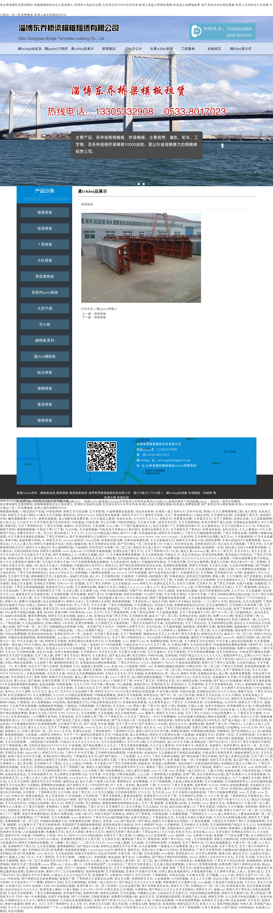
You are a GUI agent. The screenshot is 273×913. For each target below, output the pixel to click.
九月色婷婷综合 (128, 558)
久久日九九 (111, 727)
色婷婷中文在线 (10, 831)
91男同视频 (202, 587)
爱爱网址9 (124, 781)
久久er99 (86, 889)
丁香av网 (23, 709)
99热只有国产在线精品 (109, 813)
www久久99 (249, 727)
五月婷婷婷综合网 (220, 623)
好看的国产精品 (131, 727)
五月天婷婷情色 (188, 522)
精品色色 (235, 601)
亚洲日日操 (241, 518)
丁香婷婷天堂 (47, 792)
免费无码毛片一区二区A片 (34, 533)
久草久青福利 (211, 907)
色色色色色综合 (15, 774)
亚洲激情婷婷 (256, 821)
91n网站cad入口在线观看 (149, 835)
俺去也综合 (177, 799)
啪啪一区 (32, 565)
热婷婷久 (216, 745)
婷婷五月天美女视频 (61, 615)
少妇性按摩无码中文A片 (128, 767)
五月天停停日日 (15, 803)
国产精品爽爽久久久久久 (99, 745)
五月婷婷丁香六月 (70, 723)
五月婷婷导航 (204, 619)
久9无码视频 (179, 878)
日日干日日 (46, 810)
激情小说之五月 (15, 727)
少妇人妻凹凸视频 (137, 770)
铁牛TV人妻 (129, 533)
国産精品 (114, 608)
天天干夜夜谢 (176, 651)
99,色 (163, 806)
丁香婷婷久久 (198, 813)
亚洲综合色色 (188, 615)
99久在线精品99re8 (73, 608)
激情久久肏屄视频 (98, 767)
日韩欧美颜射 (100, 896)
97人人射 (187, 587)
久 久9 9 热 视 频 (216, 795)
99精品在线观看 (38, 803)
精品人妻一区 (151, 709)
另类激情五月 (189, 572)
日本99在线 (194, 511)
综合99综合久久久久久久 (21, 889)
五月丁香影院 (223, 518)
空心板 (45, 324)
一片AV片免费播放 (163, 716)
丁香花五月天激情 (249, 713)
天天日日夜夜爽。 (17, 741)
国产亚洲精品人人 (65, 554)
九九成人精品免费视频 (169, 864)
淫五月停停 (142, 875)
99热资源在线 (251, 770)
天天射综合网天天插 (102, 759)
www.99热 (93, 569)
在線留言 (214, 48)
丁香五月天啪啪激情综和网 (203, 533)
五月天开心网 (136, 741)
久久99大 (163, 785)
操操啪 (181, 705)
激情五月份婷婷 (47, 900)
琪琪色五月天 (46, 749)
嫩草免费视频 (37, 615)
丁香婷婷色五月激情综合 (246, 795)
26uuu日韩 (92, 540)
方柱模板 (45, 260)
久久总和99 (109, 569)
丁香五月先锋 (53, 525)
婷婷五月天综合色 (208, 695)
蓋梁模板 (45, 404)
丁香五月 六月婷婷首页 (186, 702)
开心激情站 (92, 803)
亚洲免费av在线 (175, 803)
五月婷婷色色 (101, 720)
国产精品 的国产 (16, 828)
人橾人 (241, 871)
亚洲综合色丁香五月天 (128, 551)
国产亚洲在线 (58, 777)
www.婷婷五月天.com (238, 767)
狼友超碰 (114, 857)
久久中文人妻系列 (162, 745)
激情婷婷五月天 (183, 569)
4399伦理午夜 (99, 785)
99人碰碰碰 (124, 684)
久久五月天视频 (102, 792)
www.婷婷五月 (142, 583)
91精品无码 (201, 515)
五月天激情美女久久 (230, 579)
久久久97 (77, 533)
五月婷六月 (204, 583)
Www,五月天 (62, 731)
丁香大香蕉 (76, 569)
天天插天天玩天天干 (87, 687)
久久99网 (64, 792)
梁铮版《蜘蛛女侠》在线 (45, 867)
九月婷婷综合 (93, 907)
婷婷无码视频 (133, 594)
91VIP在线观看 (111, 644)
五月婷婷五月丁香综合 (185, 529)
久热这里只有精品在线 (228, 882)
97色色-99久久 (56, 835)
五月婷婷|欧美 (245, 734)
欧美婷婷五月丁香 (49, 590)
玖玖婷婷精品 (213, 702)
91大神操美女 (183, 860)
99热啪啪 (66, 565)
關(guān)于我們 (56, 48)
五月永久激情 (65, 857)
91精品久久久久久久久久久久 (79, 741)
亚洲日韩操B (98, 777)
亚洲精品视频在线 (46, 767)
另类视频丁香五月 (246, 515)
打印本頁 (87, 308)
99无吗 (113, 648)
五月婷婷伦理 (138, 615)
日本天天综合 (201, 677)
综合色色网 (238, 900)
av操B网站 (143, 857)
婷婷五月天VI (104, 691)
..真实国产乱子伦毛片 (100, 626)
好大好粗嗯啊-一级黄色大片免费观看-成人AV (169, 846)
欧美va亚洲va (18, 867)
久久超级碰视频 (166, 612)
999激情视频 (113, 594)
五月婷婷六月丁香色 (47, 763)
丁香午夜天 (27, 590)
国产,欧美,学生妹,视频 (99, 723)
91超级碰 (188, 734)
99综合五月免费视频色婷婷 (85, 673)
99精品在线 (64, 630)
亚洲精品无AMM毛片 (206, 720)
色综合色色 (56, 788)
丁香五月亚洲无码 (209, 849)
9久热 (174, 551)
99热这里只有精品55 (113, 529)
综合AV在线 (45, 651)
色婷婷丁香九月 (216, 723)
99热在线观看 (126, 774)
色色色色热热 (9, 749)
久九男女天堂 (111, 839)
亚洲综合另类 (14, 752)
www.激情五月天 (213, 803)
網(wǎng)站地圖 (176, 492)
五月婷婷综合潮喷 (207, 536)
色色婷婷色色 (174, 623)
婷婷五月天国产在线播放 (16, 655)
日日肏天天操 (163, 605)
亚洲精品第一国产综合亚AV (210, 741)
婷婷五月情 (215, 896)
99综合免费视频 (15, 633)
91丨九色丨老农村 (87, 644)
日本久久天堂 (54, 698)
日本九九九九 (78, 759)
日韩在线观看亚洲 (136, 540)
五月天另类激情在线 (218, 684)
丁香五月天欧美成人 (138, 864)
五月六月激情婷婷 (126, 867)
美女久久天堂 (250, 716)
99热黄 (26, 835)
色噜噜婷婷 (253, 860)
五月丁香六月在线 (35, 569)
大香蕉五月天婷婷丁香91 (228, 821)
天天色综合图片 (200, 644)
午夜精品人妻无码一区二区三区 (131, 860)
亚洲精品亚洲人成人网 (213, 673)
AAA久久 (72, 713)
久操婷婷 (127, 576)
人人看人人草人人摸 (33, 777)
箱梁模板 (45, 228)
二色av (78, 630)
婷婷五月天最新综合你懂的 (170, 821)
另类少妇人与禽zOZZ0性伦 (159, 849)
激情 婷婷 (40, 677)
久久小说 (168, 831)
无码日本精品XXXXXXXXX (48, 745)
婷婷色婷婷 (165, 720)
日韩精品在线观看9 (246, 522)
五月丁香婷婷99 (57, 903)
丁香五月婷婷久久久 (176, 677)
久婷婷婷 (141, 576)
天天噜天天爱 (195, 875)
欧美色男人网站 (50, 889)
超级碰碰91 (241, 626)
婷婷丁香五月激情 (115, 687)
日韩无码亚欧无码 (26, 551)
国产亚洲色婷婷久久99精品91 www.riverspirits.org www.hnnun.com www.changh (124, 536)
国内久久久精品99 (38, 547)
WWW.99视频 (20, 687)
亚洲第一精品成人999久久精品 (20, 644)
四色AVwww (85, 515)
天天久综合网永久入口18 (238, 525)
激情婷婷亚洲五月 (66, 662)
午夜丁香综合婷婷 (142, 612)
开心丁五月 (81, 605)
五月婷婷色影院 (125, 792)
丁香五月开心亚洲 (133, 608)
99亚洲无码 (76, 612)
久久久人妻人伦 (21, 543)
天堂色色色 (66, 716)
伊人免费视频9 (41, 702)
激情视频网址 (66, 846)
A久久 (145, 662)
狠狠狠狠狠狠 (26, 529)
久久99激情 (234, 576)
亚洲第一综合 (225, 734)
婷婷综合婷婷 (109, 893)
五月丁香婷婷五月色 (236, 669)
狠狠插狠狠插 (9, 511)
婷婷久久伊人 (75, 601)
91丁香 (58, 529)
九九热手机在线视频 (23, 705)
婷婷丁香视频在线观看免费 (167, 597)
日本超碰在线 (148, 533)
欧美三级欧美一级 (244, 619)
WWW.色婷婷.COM (36, 885)
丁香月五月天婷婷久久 (179, 608)
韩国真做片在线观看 (44, 741)
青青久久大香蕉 (10, 806)
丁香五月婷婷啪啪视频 (29, 587)
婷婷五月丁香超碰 (199, 767)
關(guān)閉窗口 (107, 308)
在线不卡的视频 (58, 896)
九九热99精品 (246, 662)
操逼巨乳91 (141, 684)
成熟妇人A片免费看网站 (16, 817)
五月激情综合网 (221, 515)
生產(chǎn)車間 (161, 48)
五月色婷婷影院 (73, 871)
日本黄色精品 (20, 716)
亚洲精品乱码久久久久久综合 (216, 691)
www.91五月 (93, 727)
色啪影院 (261, 583)
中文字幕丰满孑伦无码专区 (52, 522)
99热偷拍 (78, 522)
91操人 (168, 543)
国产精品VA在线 (88, 846)
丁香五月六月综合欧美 (229, 860)
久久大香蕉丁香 (92, 770)
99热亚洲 (92, 522)
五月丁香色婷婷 (192, 709)
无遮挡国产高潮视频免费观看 (81, 824)
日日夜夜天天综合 (121, 777)
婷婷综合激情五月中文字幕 (119, 846)
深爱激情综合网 (79, 821)
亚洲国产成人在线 (194, 896)
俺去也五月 (27, 749)
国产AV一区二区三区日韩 (177, 695)
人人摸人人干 (150, 587)
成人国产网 (240, 759)
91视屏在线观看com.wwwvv (107, 572)
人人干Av (237, 590)
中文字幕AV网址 (175, 594)
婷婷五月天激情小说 (234, 893)
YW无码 (67, 623)
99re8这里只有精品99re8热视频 (168, 637)
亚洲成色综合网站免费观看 (98, 662)
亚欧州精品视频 (227, 903)
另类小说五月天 (197, 799)
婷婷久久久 (32, 770)
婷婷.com (146, 666)
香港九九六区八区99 (42, 713)
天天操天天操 (218, 565)
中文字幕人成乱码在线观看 (234, 641)
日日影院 (29, 792)
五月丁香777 (259, 756)
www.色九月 (45, 853)
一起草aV (149, 630)
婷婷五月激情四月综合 (49, 543)
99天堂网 (244, 677)
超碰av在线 (226, 569)
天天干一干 (71, 734)
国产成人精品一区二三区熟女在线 (244, 720)
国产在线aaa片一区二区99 (210, 788)
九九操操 (137, 842)
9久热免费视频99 (109, 799)
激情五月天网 (251, 777)
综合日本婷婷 (107, 853)
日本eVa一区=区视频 (70, 583)
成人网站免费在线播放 (146, 677)
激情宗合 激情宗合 (127, 849)
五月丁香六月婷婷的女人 (128, 637)
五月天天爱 (98, 605)
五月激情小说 (89, 590)
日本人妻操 (154, 608)
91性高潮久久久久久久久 (140, 907)
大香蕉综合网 (138, 903)
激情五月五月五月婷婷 (46, 781)
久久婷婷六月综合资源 (236, 687)
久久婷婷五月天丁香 (158, 579)
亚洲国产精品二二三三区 (101, 630)
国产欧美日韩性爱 (131, 569)
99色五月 (26, 767)
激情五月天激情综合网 (206, 637)
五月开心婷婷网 (206, 853)
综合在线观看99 (53, 601)
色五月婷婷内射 (125, 713)
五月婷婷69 (39, 669)
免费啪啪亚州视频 (51, 705)
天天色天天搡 (168, 907)
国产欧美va (29, 810)
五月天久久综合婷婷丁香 (76, 691)
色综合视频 (207, 648)
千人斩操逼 (136, 687)
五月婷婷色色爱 (155, 842)
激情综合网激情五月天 (96, 734)
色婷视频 (81, 572)
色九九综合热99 (15, 839)
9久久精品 (154, 698)
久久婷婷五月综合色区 (199, 641)
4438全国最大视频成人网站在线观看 (202, 716)
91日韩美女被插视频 (97, 551)
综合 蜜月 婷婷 (89, 659)
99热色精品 (176, 576)
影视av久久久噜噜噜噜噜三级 (223, 511)
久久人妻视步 (248, 529)
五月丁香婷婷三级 (72, 767)
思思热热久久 (185, 853)
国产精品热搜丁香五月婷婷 (199, 756)
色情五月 (166, 518)
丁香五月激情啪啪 (120, 605)
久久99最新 (235, 806)
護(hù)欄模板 (45, 356)
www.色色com (72, 551)
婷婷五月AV (204, 889)
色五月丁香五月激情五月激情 (250, 741)
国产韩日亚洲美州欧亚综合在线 (140, 565)
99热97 (128, 875)
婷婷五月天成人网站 (21, 515)
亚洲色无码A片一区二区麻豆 (73, 633)
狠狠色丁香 (67, 878)
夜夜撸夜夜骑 (254, 684)
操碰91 (68, 525)
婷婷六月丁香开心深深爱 (218, 662)
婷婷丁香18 (95, 594)
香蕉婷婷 (154, 839)
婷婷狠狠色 (72, 698)
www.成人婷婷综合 (223, 813)
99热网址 (39, 835)
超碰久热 (205, 615)
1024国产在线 (153, 594)
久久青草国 (138, 698)
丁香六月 (153, 705)
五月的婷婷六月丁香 (115, 698)
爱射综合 (69, 515)
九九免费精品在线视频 (251, 569)
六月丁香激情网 (245, 587)
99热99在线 (155, 655)
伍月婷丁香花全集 (106, 633)
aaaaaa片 (228, 637)
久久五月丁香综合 (137, 716)
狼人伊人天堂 (14, 770)
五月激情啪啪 (115, 871)
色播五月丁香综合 (104, 828)
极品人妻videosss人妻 (194, 551)
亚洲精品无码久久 (243, 831)
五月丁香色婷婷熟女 (178, 515)
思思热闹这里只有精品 (118, 824)
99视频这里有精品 (153, 561)
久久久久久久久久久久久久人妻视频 (205, 558)
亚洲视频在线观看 (168, 896)
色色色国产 (185, 763)
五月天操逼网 (252, 601)
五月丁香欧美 (93, 738)
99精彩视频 (64, 684)
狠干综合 (128, 857)
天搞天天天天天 (115, 673)
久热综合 (101, 619)
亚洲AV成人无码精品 (19, 648)
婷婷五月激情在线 (226, 839)
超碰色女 (144, 763)
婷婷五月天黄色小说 (189, 540)
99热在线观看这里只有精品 (250, 558)
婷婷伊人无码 (54, 882)
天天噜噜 (206, 572)
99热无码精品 (126, 522)
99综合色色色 (192, 669)
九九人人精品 (72, 763)
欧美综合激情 (134, 579)
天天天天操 (259, 669)
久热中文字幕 (197, 594)
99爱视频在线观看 (203, 731)
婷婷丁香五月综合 (67, 655)
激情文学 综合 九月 (158, 569)
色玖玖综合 (229, 529)
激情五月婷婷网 (76, 788)
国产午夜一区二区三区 (32, 626)
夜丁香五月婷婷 (224, 583)
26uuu (193, 857)
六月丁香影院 (45, 857)
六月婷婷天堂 (63, 605)
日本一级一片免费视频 (31, 896)
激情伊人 (175, 648)
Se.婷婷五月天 (51, 540)
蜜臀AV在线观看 (30, 601)
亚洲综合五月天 (164, 583)
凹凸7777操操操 (75, 867)
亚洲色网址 (187, 849)
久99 (61, 713)
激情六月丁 (53, 871)
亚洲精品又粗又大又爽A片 (238, 763)
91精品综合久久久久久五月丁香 (144, 644)
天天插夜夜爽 (60, 594)
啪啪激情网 (115, 810)
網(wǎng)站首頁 (30, 48)
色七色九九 (7, 522)
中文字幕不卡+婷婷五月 (192, 745)
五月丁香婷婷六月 (157, 551)
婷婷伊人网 (44, 605)
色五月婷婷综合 (226, 651)
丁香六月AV (96, 806)
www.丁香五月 (120, 677)
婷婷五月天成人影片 (146, 547)
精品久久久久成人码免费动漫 (159, 558)
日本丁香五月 (228, 846)
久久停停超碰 (156, 741)
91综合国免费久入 (223, 713)
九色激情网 (87, 597)
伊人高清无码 (55, 795)
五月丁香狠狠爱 (130, 633)
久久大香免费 (73, 738)
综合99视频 (15, 911)
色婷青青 (201, 785)
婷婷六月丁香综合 (238, 889)
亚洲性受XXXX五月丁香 (160, 795)
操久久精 (86, 781)
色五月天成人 (49, 565)
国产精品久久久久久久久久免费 (140, 882)
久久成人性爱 (246, 709)
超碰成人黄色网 (91, 666)
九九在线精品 (121, 583)
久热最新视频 (178, 813)
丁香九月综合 (171, 709)
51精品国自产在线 (32, 511)
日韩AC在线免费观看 (234, 785)
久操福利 (81, 547)
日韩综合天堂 (165, 680)
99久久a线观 (166, 590)
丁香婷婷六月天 (123, 731)
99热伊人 (235, 723)
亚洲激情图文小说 (239, 705)
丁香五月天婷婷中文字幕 (146, 623)
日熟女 (38, 698)
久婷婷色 (141, 889)
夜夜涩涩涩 (50, 608)
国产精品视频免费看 (13, 713)
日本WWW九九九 (221, 857)
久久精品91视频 (182, 619)
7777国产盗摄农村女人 (136, 525)
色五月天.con (152, 727)
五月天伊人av (161, 792)
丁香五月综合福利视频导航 (111, 817)
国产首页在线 (87, 799)
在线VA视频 (245, 583)
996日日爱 (155, 777)
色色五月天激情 (21, 583)
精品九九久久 (178, 723)
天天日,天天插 (244, 857)
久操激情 (174, 842)
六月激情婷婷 (244, 536)
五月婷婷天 (56, 669)
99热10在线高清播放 (113, 590)
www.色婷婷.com (179, 835)
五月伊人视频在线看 (176, 727)
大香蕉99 (116, 875)
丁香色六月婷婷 (231, 666)
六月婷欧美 (90, 795)
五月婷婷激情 (203, 839)
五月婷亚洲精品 (128, 828)
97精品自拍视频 (162, 900)
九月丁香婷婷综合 (30, 525)
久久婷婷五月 (98, 788)
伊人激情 (20, 666)
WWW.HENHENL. (12, 673)
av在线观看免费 (33, 831)
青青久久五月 (95, 831)
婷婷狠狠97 (12, 849)
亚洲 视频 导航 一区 (180, 759)
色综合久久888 (119, 619)
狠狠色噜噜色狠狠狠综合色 (120, 803)
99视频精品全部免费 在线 (66, 626)
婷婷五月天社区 (142, 788)
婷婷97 (217, 767)
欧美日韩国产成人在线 (216, 522)
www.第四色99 (81, 817)
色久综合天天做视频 (231, 543)
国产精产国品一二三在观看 (117, 756)
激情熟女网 (196, 723)
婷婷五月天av (99, 749)
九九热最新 (253, 590)
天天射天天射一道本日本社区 (156, 522)
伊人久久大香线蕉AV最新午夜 (20, 561)
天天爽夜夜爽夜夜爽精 (125, 554)
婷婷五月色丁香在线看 (26, 864)
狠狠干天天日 (107, 587)
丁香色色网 (12, 623)
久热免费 (98, 525)
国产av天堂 (219, 601)
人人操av (63, 637)
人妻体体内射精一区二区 (255, 813)
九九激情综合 (210, 525)
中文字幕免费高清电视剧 (236, 749)
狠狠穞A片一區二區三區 (194, 630)
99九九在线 (224, 608)
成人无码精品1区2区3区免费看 (42, 849)
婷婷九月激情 (92, 669)
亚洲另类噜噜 (84, 623)
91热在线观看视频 (187, 900)
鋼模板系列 (44, 340)
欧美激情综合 (154, 673)
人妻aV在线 (215, 770)
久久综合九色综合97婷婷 (59, 799)
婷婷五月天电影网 (129, 695)
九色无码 (187, 536)
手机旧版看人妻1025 (110, 597)
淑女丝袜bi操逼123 (182, 806)
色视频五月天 (205, 734)
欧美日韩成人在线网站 (224, 727)
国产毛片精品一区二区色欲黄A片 (140, 543)
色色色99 (150, 752)
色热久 (203, 857)
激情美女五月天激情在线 (32, 594)
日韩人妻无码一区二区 (37, 731)
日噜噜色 (223, 731)
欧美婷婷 (169, 903)
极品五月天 (240, 853)
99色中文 (17, 795)
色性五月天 (183, 831)
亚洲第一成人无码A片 (170, 511)
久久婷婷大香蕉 (224, 871)
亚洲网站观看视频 (175, 565)
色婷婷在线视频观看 (186, 547)
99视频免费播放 (105, 695)
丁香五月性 (254, 543)
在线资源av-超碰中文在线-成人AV (76, 576)
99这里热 (59, 702)
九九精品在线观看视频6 (76, 900)
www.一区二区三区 (168, 669)
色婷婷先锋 (90, 893)
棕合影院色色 (91, 698)
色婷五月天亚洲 (220, 759)
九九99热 (71, 529)
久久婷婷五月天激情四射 (111, 623)
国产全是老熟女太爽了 (163, 572)
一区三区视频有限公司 (71, 810)
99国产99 (135, 590)
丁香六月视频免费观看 (222, 792)
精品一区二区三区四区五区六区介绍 (44, 860)
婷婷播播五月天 (41, 576)
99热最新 (202, 759)
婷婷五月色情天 (85, 853)
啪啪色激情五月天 (247, 752)
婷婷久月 (11, 601)
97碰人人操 (195, 705)
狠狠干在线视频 (173, 698)
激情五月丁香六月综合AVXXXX (207, 698)
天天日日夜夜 (182, 788)
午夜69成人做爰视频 (229, 738)
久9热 (238, 572)
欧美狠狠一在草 (212, 547)
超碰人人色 (84, 615)
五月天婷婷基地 (152, 554)
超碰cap (219, 889)
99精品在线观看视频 (21, 637)
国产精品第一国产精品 (135, 821)
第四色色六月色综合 (238, 554)
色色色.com (111, 821)
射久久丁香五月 (221, 551)
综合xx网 (71, 864)
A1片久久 (264, 828)
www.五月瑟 (247, 792)
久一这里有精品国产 (92, 864)
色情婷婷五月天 (142, 878)
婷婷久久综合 (69, 597)
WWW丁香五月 (144, 680)
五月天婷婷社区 (119, 788)
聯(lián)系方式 (241, 48)
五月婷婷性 (110, 669)
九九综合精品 (176, 659)
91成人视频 (70, 889)
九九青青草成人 (158, 702)
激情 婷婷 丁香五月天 (177, 867)
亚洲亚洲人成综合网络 (244, 788)
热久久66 (57, 803)
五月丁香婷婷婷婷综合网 (21, 630)
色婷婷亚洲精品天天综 (86, 558)
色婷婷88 (63, 749)
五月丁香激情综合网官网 (167, 738)
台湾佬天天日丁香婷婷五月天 (90, 637)
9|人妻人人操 (99, 860)
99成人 (30, 605)
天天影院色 (103, 705)
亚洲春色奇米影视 (134, 702)
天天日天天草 (108, 651)
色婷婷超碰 (161, 619)
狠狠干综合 (245, 691)
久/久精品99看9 (177, 644)
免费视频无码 (203, 860)
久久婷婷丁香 (43, 662)
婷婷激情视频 (121, 601)
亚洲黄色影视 (208, 864)
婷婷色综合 (150, 695)
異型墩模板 (44, 276)
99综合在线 (176, 875)
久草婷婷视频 (226, 648)
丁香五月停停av (128, 662)
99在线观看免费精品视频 (229, 644)
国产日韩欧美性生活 (155, 885)
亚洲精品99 (222, 619)
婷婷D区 (10, 525)
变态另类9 (139, 655)
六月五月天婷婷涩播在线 (229, 817)
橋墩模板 (45, 420)
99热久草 (246, 903)
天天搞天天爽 (259, 759)
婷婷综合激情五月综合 (209, 867)
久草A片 (191, 864)
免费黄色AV (235, 803)
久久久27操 (61, 558)
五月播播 (212, 875)
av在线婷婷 (161, 878)
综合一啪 (34, 619)
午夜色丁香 (44, 529)
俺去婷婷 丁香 (145, 785)
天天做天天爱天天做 (55, 561)
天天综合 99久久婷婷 (200, 738)
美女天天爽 (122, 878)
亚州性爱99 (231, 745)
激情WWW (12, 835)
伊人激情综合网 (186, 680)
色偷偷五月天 (212, 669)
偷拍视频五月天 (77, 702)
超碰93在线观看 (15, 615)
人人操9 (233, 716)
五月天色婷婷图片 (113, 741)
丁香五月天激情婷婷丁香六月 (57, 659)
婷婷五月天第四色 (61, 677)
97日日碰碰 (73, 795)
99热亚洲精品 (249, 839)
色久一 (103, 554)
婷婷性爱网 (212, 540)
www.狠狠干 (146, 713)
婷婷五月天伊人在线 (169, 713)
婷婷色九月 (190, 648)
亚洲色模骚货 (196, 659)
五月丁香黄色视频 (242, 878)
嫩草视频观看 (17, 518)
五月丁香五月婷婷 (98, 583)
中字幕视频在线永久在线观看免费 (33, 723)
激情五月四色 (154, 515)
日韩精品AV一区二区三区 (208, 885)
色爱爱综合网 (183, 518)
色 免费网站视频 (157, 641)
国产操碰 (34, 680)
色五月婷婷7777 (163, 525)
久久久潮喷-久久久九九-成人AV (37, 691)
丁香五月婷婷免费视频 (133, 745)
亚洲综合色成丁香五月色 (110, 615)
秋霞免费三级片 (229, 864)
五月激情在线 (110, 576)
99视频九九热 (146, 893)
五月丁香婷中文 (192, 842)
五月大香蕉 (133, 806)
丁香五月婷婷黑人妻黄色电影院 (121, 795)
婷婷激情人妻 (158, 576)
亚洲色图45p (79, 749)
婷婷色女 (14, 810)
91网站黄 (109, 558)
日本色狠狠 (78, 594)
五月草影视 (96, 511)
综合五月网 (220, 878)
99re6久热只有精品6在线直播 (135, 691)
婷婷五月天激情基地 (257, 680)
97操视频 (75, 745)
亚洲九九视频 (88, 554)
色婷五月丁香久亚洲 (117, 835)
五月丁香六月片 (126, 723)
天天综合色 (153, 626)
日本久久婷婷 (186, 583)
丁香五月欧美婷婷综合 (32, 572)
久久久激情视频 (222, 630)
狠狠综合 (155, 903)
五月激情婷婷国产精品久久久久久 (232, 824)
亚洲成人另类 (26, 659)
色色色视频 (46, 684)
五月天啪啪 (135, 673)
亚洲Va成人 (255, 871)
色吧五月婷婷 (245, 637)
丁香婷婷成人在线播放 (166, 774)
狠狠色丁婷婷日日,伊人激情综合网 (187, 777)
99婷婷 (87, 763)
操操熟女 (189, 626)
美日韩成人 (61, 533)
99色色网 (205, 680)
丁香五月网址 (40, 687)
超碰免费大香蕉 (29, 540)
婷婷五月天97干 (132, 515)
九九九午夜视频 (30, 608)
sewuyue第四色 (73, 540)
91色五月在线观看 (20, 893)
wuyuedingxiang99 (100, 849)
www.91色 (227, 875)
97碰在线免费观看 (188, 662)
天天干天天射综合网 (239, 867)
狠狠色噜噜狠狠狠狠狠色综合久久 (147, 810)
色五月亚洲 (119, 903)
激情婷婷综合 (158, 648)
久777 (236, 777)
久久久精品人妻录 (103, 518)
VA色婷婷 (131, 666)
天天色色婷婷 (64, 853)
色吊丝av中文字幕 (153, 828)
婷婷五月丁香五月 (250, 702)
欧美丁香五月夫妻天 (185, 633)
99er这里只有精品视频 (20, 612)
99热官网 (141, 777)
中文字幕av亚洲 (166, 691)
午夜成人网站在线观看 (188, 781)
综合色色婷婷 (144, 511)
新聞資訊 (109, 48)
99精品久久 (172, 554)
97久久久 (144, 792)
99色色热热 (134, 752)
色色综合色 (124, 518)
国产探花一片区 (111, 659)
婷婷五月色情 (198, 565)
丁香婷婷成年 (102, 731)
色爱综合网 (209, 846)
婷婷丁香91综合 (172, 839)
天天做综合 (115, 864)
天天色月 (254, 900)
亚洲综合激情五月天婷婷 (50, 759)
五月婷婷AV (89, 651)
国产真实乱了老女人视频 (73, 720)
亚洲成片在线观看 (122, 749)
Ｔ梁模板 (45, 244)
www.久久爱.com (162, 770)
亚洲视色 (52, 806)
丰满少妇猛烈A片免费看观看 (241, 540)
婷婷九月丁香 (180, 885)
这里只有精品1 (140, 817)
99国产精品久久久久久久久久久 (200, 655)
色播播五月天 (55, 831)
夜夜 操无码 (45, 612)
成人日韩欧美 (163, 860)
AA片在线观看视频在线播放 (89, 561)
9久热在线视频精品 (218, 842)
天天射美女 (99, 655)
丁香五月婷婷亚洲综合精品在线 (229, 594)
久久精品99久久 (92, 579)
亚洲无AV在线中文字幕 (141, 871)
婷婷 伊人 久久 (35, 903)
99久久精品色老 (136, 597)
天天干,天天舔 (132, 799)
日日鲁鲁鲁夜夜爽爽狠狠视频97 (167, 687)
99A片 (32, 518)
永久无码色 (264, 709)
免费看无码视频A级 (124, 896)
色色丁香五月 (81, 792)
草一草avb (172, 673)
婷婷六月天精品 (179, 601)
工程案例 (188, 48)
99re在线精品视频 (63, 885)
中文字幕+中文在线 (102, 774)
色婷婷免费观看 (240, 673)
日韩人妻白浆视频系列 (174, 871)
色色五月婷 (159, 601)
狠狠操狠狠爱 (46, 637)
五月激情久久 (115, 806)
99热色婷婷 (53, 511)
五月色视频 (127, 893)
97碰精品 (71, 705)
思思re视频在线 (76, 543)
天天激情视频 (88, 529)
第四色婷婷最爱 (254, 666)
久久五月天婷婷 (61, 687)
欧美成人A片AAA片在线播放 (65, 648)
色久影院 (251, 511)
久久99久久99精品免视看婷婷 (72, 695)
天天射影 (194, 803)
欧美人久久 (207, 903)
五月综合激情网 (198, 561)
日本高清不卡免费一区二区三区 (110, 547)
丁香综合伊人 (151, 831)
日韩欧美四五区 (205, 543)
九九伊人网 (70, 590)
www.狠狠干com (133, 641)
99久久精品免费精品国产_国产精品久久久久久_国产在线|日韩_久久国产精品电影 (85, 709)
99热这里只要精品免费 (254, 651)
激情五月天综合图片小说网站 (19, 785)
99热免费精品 (114, 770)
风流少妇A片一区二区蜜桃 (248, 561)
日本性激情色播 (261, 781)
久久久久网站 (231, 695)
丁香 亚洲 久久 (97, 648)
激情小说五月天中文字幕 (152, 731)
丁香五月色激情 (182, 785)
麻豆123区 (168, 705)
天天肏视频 (88, 713)
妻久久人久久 (37, 727)
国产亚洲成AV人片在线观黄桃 (246, 774)
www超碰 (204, 882)
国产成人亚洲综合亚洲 (234, 756)
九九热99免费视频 (241, 565)
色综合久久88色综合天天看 (252, 623)
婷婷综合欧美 (251, 864)
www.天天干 (94, 612)
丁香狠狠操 (78, 806)
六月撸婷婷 (171, 824)
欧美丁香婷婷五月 (246, 608)
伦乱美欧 (14, 579)
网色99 (85, 655)
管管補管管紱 (72, 893)
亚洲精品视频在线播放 (169, 666)
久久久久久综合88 (20, 907)
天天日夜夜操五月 (162, 540)
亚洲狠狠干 (157, 759)
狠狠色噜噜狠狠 (21, 698)
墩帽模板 (45, 388)
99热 (45, 619)
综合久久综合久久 (61, 572)
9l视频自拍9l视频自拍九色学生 (243, 849)
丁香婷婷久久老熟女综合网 (95, 878)
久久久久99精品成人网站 (102, 533)
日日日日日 (82, 525)
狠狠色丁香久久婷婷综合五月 (165, 767)
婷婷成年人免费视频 (242, 828)
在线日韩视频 (36, 673)
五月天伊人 (241, 551)
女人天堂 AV (78, 903)
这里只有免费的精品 (35, 813)
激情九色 (225, 853)
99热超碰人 (47, 630)
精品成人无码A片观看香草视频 (245, 547)
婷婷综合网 (15, 558)
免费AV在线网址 (248, 648)
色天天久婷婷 (97, 810)
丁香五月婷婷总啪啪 (165, 756)
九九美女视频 (46, 846)
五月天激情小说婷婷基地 (188, 792)
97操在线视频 (200, 821)
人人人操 (143, 774)
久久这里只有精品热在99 (136, 669)
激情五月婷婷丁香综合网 (123, 831)
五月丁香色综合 (195, 623)
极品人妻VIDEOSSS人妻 (91, 677)
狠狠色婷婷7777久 (46, 907)
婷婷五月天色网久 (171, 533)
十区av (238, 684)
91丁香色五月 (114, 716)
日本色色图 (151, 853)
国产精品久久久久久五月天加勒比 (171, 889)
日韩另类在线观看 (108, 515)
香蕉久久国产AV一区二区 (241, 810)
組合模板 (45, 372)
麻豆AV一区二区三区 (163, 615)
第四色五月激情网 (198, 576)
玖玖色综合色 (184, 543)
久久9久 (250, 882)
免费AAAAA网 (223, 615)
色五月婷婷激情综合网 (214, 590)
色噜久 (135, 561)
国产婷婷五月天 (77, 785)
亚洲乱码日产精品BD (57, 756)
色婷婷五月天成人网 (215, 900)
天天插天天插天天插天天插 (204, 810)
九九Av (10, 651)
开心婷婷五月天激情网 (200, 579)
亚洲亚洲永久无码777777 (184, 828)
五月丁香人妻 (44, 655)
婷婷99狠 (11, 540)
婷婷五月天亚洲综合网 (165, 734)
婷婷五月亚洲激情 (34, 579)
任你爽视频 (140, 781)
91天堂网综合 (143, 605)
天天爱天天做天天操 (132, 651)
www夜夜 (167, 853)
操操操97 (250, 572)
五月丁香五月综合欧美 (29, 738)
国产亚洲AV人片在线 (153, 723)
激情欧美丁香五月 (134, 839)
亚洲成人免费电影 (164, 763)
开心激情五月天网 (29, 799)
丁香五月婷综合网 (235, 533)
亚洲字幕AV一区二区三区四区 (97, 885)
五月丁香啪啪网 (189, 907)
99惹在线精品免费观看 (204, 893)
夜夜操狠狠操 (205, 608)
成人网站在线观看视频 (58, 644)
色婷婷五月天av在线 (59, 587)
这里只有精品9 (215, 705)
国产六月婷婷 (80, 896)
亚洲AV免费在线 (62, 813)
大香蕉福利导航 (201, 871)
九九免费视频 (42, 695)
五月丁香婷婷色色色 (75, 680)
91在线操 (31, 734)
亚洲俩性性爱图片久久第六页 (80, 839)
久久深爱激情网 (261, 518)
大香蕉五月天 (203, 518)
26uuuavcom (225, 597)
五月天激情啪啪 (75, 882)
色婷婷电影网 (95, 871)
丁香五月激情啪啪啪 (47, 893)
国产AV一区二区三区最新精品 (231, 612)
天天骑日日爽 (177, 561)
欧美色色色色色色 (40, 633)
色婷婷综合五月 (150, 867)
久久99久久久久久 (146, 518)
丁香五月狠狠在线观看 (133, 759)
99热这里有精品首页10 (105, 702)
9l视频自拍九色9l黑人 (88, 565)
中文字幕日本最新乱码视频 (26, 536)
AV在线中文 (13, 885)
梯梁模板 (45, 212)
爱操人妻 (218, 576)
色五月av (227, 536)
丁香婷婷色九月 (162, 817)
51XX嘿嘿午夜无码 (44, 716)
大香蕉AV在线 (202, 835)
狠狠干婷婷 (7, 529)
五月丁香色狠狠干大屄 (194, 612)
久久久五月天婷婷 (215, 828)
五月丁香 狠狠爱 (152, 803)
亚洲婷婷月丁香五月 (21, 846)
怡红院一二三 (201, 601)
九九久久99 (81, 684)
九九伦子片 (24, 522)
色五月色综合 (191, 554)
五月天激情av (156, 651)
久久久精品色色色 (41, 828)
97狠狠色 (23, 702)
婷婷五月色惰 (74, 803)
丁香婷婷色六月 (130, 630)
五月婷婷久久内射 (98, 601)
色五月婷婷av (170, 587)
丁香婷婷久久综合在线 (220, 709)
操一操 (38, 641)
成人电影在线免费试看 (74, 518)
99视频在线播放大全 (53, 821)
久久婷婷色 (24, 759)
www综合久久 (78, 777)
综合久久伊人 (100, 680)
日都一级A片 (83, 813)
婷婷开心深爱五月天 (130, 626)
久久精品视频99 (32, 623)
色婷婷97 (157, 662)
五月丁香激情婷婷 (117, 612)
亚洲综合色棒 (35, 871)
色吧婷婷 (251, 806)
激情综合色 (70, 781)
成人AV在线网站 (141, 619)
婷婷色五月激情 (55, 641)
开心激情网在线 (62, 547)
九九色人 (178, 810)
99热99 (221, 806)
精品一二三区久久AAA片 (88, 842)
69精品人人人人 (128, 587)
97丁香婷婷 (41, 817)
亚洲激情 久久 (69, 666)
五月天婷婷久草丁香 (89, 716)
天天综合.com (122, 705)
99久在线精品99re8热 (78, 619)
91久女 (213, 785)
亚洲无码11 (178, 684)
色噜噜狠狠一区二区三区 (21, 821)
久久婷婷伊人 (167, 630)
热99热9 (134, 529)
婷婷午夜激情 (14, 903)
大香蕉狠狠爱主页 (136, 659)
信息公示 (135, 48)
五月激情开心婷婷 (190, 795)
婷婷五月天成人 (222, 587)
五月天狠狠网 (214, 781)
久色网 (178, 579)
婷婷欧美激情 (180, 731)
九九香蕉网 (261, 641)
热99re (9, 691)
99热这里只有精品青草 (217, 752)
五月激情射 (195, 684)
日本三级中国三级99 (38, 558)
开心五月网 (107, 522)
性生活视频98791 (19, 695)
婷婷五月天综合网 (75, 511)
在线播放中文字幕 (224, 677)
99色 (188, 839)
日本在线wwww (203, 831)
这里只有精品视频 (67, 651)
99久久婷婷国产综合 (148, 824)
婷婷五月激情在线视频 (33, 842)
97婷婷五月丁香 (121, 680)
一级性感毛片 (80, 860)
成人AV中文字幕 (178, 741)
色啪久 (96, 821)
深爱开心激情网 (50, 551)
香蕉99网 (61, 612)
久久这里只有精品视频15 (38, 720)
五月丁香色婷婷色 (46, 597)
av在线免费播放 (71, 907)
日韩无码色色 (211, 529)
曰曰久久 (242, 659)
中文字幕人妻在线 (103, 684)
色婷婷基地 (54, 738)
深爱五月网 (199, 727)
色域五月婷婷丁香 (247, 615)
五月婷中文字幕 (18, 576)
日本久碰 (176, 641)
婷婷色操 (150, 590)
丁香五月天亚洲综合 (166, 749)
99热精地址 (246, 907)
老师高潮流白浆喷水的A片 (85, 641)
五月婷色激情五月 (40, 774)
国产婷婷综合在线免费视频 (40, 878)
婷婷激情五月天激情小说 (179, 882)
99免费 (166, 547)
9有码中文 (255, 644)
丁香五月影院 (206, 806)
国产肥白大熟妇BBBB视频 (169, 857)
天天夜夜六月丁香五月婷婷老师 (115, 763)
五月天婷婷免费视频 (200, 651)
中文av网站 (18, 619)
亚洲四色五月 (160, 684)
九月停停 (230, 702)
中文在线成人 (221, 777)
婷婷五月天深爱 (99, 903)
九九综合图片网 (129, 885)
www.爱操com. (53, 864)
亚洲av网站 (52, 623)
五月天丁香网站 (58, 727)
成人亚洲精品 (139, 734)
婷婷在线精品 (35, 795)
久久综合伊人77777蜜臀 (27, 882)
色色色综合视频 (186, 590)
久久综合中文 (71, 579)
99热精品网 (159, 813)
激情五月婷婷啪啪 (156, 799)
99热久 (39, 648)
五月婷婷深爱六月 (54, 770)
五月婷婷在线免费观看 (110, 752)
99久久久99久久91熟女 (43, 839)
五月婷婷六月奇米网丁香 (245, 605)
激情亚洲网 (224, 626)
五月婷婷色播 (97, 608)
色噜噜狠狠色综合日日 (189, 605)
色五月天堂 (258, 551)
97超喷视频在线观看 (120, 511)
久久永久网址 (113, 907)
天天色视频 (105, 713)
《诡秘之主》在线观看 (91, 857)
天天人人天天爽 (200, 878)
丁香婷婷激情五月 (100, 867)
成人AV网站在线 (138, 738)
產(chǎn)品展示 (82, 48)
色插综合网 (232, 770)
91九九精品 (150, 806)
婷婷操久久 (12, 731)
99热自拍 (263, 525)
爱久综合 (20, 680)
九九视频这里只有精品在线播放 (179, 752)
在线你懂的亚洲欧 (207, 763)
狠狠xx (85, 828)
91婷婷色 (74, 770)
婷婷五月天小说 (52, 752)
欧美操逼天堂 (236, 885)
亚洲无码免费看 (212, 554)
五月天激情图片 (216, 605)
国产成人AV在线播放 (228, 680)
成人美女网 (24, 763)
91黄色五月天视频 (49, 515)
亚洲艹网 (189, 774)
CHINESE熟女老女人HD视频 (113, 889)
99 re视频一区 (59, 842)
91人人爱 (112, 525)
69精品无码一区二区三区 (202, 666)
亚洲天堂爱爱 (51, 680)
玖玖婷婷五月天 (21, 677)
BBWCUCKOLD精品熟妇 (85, 835)
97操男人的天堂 (104, 781)
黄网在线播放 (48, 518)
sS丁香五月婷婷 (33, 806)
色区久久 (54, 579)
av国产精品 (229, 907)
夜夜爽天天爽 (206, 626)
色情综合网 (182, 720)
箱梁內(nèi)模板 (45, 292)
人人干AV (143, 756)
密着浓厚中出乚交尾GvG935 (242, 655)
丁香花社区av (141, 601)
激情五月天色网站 (243, 698)
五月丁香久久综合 (197, 713)
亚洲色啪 (171, 655)
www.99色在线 (10, 878)
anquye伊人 (32, 752)
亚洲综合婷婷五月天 (154, 529)
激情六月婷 (188, 673)
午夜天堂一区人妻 (257, 803)
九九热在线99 (119, 561)
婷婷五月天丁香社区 (220, 659)
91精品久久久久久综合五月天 (71, 875)
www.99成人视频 (118, 842)
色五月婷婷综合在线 (102, 543)
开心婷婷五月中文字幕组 (32, 875)
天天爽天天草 (58, 569)
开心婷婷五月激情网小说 (70, 774)
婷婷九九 (111, 565)
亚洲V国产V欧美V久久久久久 (229, 799)
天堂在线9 (222, 831)
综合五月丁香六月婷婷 (43, 666)
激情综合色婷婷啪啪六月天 (200, 749)
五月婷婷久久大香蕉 (194, 824)
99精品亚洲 (120, 734)
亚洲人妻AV (163, 788)
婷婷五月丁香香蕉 (138, 813)
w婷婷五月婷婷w (50, 734)
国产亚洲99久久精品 (33, 788)
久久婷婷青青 (114, 579)
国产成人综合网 (119, 655)
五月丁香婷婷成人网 (13, 745)
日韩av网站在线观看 (18, 662)
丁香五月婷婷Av (57, 536)
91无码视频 (113, 641)
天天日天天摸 (56, 673)
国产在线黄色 (253, 576)
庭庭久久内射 (220, 561)
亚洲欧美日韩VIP (187, 525)
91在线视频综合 (206, 569)
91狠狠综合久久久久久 (20, 900)
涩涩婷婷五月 (223, 572)
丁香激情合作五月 (85, 756)
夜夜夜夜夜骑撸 (75, 849)
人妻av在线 (7, 626)
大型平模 (45, 308)
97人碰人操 (73, 669)
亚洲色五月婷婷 (44, 583)
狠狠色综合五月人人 (156, 633)
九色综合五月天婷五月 (172, 893)
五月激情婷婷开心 (237, 781)
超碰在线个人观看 (67, 828)
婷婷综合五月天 (211, 633)
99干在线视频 (137, 572)
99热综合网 (143, 749)
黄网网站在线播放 (53, 785)
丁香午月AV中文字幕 (79, 752)
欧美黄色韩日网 (111, 540)
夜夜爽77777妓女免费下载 (231, 835)
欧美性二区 (157, 659)
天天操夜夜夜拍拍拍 (201, 597)
